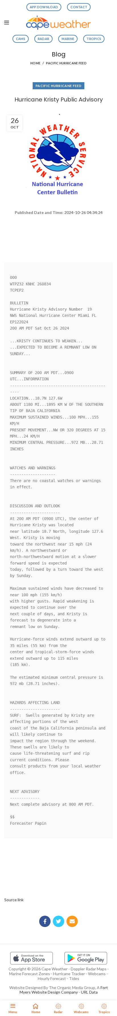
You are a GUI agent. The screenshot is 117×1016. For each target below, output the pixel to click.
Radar (43, 39)
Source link (14, 899)
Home (35, 63)
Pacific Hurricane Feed (66, 63)
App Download (44, 7)
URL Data (89, 992)
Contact (78, 7)
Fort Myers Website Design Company (64, 990)
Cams (20, 39)
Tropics (94, 39)
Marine (68, 39)
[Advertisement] (58, 236)
